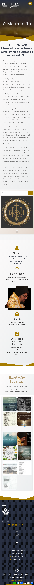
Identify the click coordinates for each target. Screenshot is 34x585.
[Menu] (30, 3)
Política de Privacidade (17, 581)
